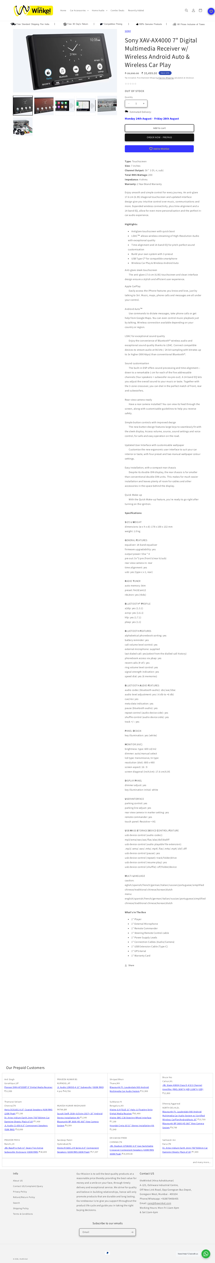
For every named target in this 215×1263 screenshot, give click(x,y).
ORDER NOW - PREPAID (159, 137)
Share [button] (131, 965)
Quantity (129, 97)
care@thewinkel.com (159, 1203)
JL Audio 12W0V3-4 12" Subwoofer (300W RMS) (80, 1087)
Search (16, 1202)
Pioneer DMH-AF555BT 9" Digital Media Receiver (28, 1087)
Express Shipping (166, 78)
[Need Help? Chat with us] (205, 1253)
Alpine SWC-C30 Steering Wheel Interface (130, 1117)
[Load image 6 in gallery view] (23, 126)
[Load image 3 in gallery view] (65, 105)
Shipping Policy (21, 1208)
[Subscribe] (132, 1232)
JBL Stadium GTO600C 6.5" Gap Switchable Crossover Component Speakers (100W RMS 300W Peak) (132, 1150)
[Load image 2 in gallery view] (44, 105)
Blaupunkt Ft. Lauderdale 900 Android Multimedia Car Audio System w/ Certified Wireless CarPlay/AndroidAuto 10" (183, 1115)
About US (18, 1180)
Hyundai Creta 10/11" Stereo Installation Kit (132, 1125)
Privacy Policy (20, 1191)
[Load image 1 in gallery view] (23, 105)
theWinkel (24, 1259)
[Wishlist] (211, 11)
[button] (79, 10)
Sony (128, 31)
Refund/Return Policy (24, 1197)
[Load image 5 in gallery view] (107, 105)
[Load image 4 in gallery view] (86, 105)
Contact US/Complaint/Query (28, 1186)
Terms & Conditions (23, 1213)
